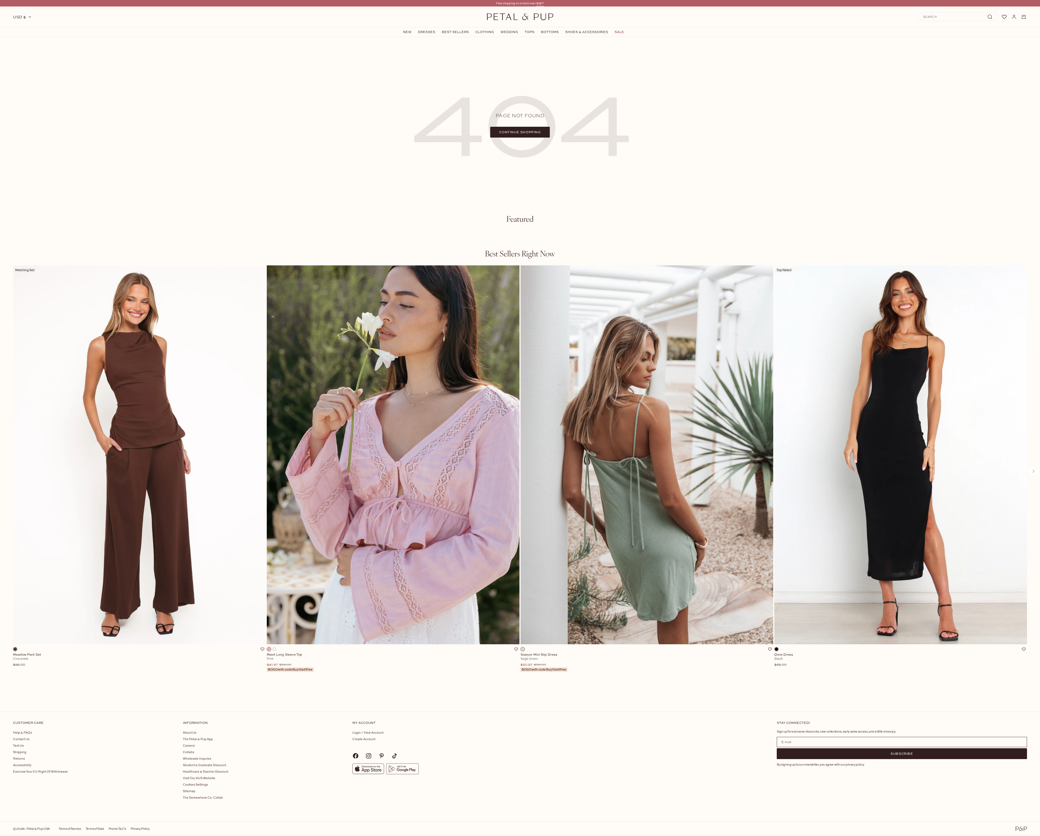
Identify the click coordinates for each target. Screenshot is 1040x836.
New (407, 32)
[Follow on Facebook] (355, 756)
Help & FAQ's (22, 732)
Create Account (363, 739)
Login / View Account (368, 732)
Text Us (18, 745)
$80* (540, 3)
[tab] (520, 218)
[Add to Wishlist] (262, 649)
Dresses (426, 32)
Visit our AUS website (199, 778)
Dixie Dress (783, 659)
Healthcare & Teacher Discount (205, 771)
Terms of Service (69, 829)
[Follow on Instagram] (368, 756)
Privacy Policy (140, 829)
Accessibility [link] (22, 765)
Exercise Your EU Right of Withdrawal (40, 771)
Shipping (19, 752)
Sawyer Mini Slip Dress (543, 662)
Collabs (188, 752)
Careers (189, 745)
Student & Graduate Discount (204, 765)
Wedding (509, 32)
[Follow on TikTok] (394, 756)
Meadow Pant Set (27, 659)
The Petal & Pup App (198, 739)
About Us (189, 732)
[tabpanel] (520, 480)
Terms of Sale (95, 829)
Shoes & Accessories (586, 32)
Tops (529, 32)
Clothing (484, 32)
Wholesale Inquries (197, 758)
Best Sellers (455, 32)
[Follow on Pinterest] (381, 756)
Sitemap (189, 791)
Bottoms (550, 32)
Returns (19, 758)
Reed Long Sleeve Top (290, 662)
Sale (619, 32)
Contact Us (21, 739)
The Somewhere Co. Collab (203, 797)
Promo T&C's (117, 829)
